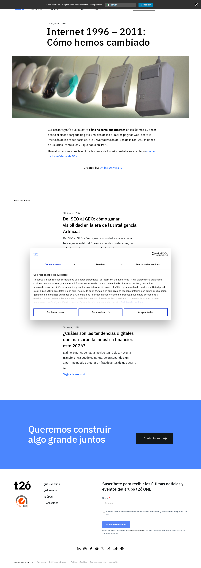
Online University (111, 168)
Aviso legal (41, 562)
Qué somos (50, 490)
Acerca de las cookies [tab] (148, 264)
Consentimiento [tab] (53, 264)
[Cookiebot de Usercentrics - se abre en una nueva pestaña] (154, 254)
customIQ (113, 562)
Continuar (146, 5)
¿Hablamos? (50, 503)
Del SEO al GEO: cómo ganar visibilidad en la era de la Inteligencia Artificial (99, 225)
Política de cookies (132, 302)
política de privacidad (134, 530)
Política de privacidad (58, 562)
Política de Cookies (79, 562)
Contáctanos (152, 438)
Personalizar (99, 312)
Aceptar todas (145, 312)
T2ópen (48, 496)
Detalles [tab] (100, 264)
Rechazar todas (55, 312)
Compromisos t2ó (98, 562)
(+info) (143, 530)
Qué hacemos (51, 484)
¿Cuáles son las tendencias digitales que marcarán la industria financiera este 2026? (99, 339)
